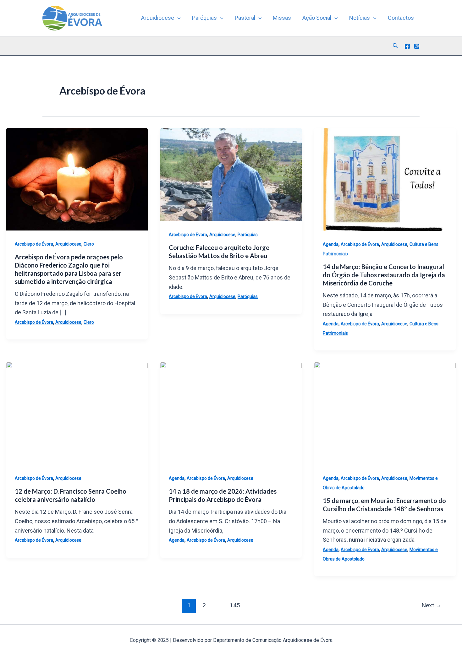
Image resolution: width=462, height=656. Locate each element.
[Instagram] (417, 46)
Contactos (401, 17)
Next (431, 605)
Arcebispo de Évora (34, 244)
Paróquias (204, 17)
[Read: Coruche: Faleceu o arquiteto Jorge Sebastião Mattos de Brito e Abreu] (231, 174)
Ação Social (316, 17)
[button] (177, 17)
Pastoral (245, 17)
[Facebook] (407, 46)
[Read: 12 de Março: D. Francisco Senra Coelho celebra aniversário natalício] (77, 412)
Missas (282, 17)
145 (235, 605)
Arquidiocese (157, 17)
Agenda (330, 244)
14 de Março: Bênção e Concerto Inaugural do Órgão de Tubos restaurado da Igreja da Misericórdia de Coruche (384, 275)
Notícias (359, 17)
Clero (89, 244)
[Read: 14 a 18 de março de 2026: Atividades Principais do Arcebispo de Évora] (231, 412)
